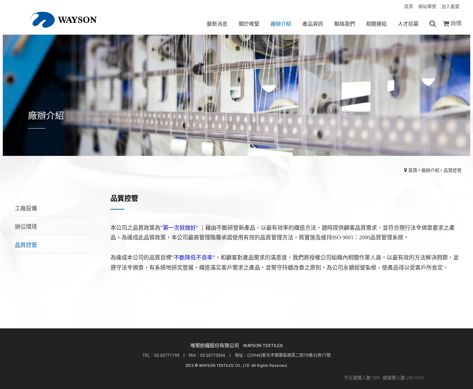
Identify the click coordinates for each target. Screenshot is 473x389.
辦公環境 (26, 226)
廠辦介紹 (430, 170)
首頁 (412, 170)
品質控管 (453, 170)
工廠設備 (26, 208)
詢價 (456, 23)
